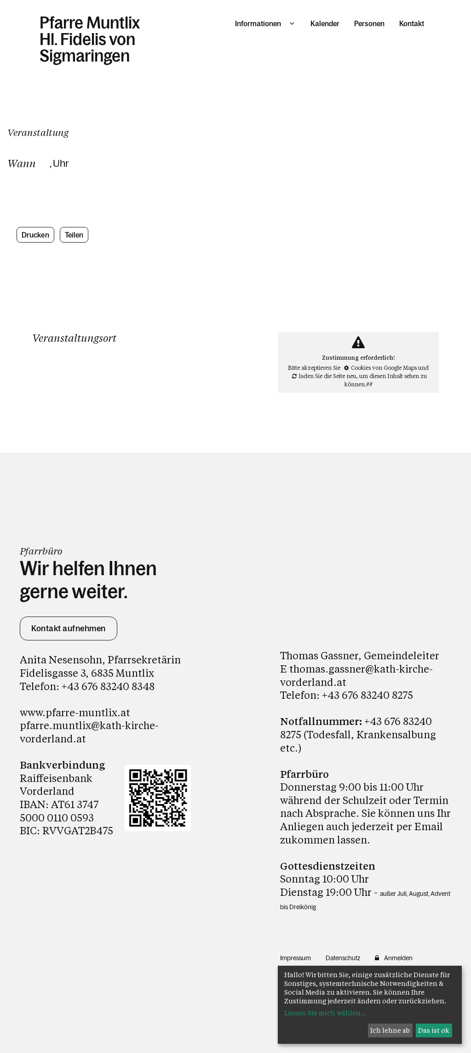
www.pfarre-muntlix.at (75, 712)
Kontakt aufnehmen (68, 628)
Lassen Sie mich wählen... (325, 1012)
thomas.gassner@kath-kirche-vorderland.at (356, 675)
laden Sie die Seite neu (327, 375)
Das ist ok (433, 1030)
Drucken (35, 235)
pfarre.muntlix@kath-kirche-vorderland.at (89, 732)
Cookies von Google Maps (384, 367)
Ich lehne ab (390, 1030)
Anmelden (398, 958)
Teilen (74, 235)
